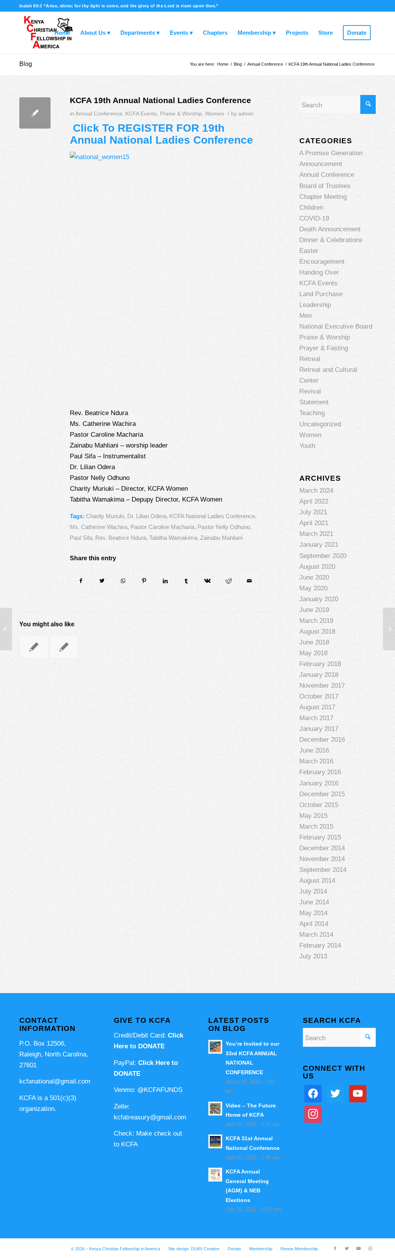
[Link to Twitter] (347, 1248)
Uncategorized (320, 424)
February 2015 (320, 837)
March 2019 (316, 620)
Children (311, 207)
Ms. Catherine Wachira (98, 527)
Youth (307, 445)
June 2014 (314, 902)
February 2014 (320, 945)
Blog (25, 64)
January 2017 (318, 728)
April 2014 (313, 923)
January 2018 (318, 674)
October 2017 (318, 696)
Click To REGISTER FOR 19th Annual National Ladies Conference (161, 134)
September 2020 (322, 555)
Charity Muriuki (105, 516)
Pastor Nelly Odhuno (224, 527)
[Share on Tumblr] (186, 581)
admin (245, 114)
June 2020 (314, 577)
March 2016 (316, 761)
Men (305, 315)
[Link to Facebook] (335, 1248)
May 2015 (313, 815)
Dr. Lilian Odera (146, 516)
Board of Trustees (325, 186)
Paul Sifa (81, 537)
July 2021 (313, 512)
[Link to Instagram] (370, 1248)
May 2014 (313, 913)
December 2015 (322, 794)
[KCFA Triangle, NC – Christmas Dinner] (6, 629)
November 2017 (322, 685)
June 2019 (314, 610)
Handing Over (319, 272)
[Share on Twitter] (102, 581)
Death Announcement (330, 229)
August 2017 (317, 707)
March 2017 (316, 718)
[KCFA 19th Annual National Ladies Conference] (35, 113)
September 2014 (322, 869)
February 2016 (320, 772)
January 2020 (318, 599)
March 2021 (316, 533)
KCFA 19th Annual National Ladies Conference (160, 100)
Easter (308, 250)
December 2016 (322, 739)
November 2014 (322, 859)
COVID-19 (314, 218)
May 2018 (313, 653)
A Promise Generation (331, 153)
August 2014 (317, 880)
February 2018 (320, 664)
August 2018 (317, 631)
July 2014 (313, 891)
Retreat (310, 359)
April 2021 (313, 523)
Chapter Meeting (323, 196)
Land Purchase (321, 294)
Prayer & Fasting (323, 348)
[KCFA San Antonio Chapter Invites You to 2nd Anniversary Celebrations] (33, 647)
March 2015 (316, 826)
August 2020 (317, 566)
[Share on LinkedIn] (165, 581)
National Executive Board (335, 326)
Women (214, 114)
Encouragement (321, 261)
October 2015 (318, 805)
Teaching (312, 413)
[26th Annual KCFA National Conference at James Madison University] (63, 647)
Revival (310, 391)
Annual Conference (98, 114)
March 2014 (316, 934)
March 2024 (316, 490)
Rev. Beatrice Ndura (120, 537)
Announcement (320, 164)
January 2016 (318, 783)
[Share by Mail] (249, 581)
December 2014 (322, 848)
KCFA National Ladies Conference (212, 516)
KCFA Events (141, 114)
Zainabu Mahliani (221, 537)
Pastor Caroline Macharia (162, 527)
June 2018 (314, 642)
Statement (314, 402)
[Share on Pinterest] (144, 581)
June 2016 (314, 750)
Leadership (315, 305)
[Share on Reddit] (228, 581)
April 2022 (313, 501)
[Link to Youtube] (358, 1248)
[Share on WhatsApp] (123, 581)
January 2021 (318, 544)
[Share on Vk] (207, 581)
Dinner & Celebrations (331, 240)
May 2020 (313, 588)
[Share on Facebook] (80, 581)
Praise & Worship (181, 114)
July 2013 (313, 956)
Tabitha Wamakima (173, 537)
